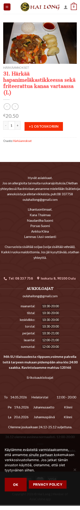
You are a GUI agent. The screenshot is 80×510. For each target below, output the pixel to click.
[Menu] (7, 6)
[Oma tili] (66, 7)
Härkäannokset (16, 67)
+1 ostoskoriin (44, 126)
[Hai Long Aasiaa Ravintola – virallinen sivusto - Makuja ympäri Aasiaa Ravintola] (40, 7)
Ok (15, 484)
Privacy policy (48, 484)
